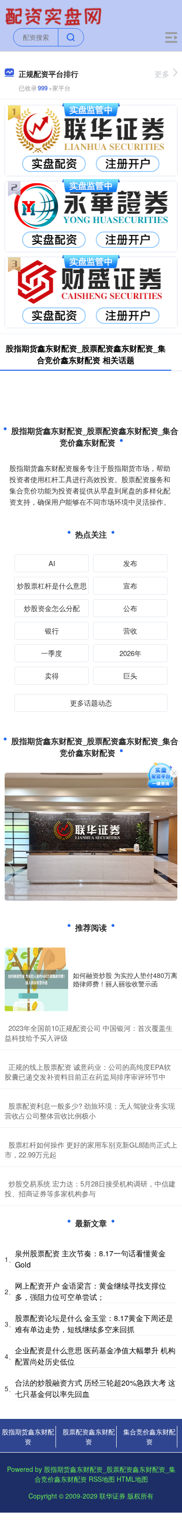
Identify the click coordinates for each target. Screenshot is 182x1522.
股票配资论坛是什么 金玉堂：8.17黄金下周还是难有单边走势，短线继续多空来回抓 (94, 1324)
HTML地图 (132, 1479)
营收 (130, 630)
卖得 (52, 675)
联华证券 (112, 1495)
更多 (161, 73)
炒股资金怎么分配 (52, 608)
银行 (52, 630)
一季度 (51, 653)
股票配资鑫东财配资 (89, 1436)
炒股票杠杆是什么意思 (52, 585)
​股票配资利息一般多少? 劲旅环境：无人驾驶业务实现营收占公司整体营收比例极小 (90, 1110)
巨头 (130, 675)
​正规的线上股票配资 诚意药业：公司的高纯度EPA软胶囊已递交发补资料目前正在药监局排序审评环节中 (88, 1072)
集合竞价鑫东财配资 (149, 1436)
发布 (130, 563)
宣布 (130, 585)
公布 (130, 608)
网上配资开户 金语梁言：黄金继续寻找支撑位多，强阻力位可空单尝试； (90, 1291)
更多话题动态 (91, 703)
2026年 (130, 653)
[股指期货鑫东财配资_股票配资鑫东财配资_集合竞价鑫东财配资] (54, 15)
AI (52, 563)
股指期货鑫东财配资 (28, 1436)
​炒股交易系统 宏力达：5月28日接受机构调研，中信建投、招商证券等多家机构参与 (90, 1188)
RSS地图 (102, 1479)
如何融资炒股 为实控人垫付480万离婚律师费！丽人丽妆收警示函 (125, 979)
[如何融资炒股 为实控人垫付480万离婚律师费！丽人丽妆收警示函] (36, 979)
